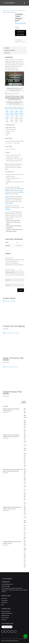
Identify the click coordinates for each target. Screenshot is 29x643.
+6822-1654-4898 (8, 627)
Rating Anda (8, 269)
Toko (8, 10)
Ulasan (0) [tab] (6, 53)
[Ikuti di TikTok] (12, 631)
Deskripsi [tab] (6, 48)
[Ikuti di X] (6, 631)
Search (23, 402)
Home (4, 10)
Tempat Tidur (22, 10)
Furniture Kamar (14, 10)
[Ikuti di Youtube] (15, 631)
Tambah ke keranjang (20, 33)
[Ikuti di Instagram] (9, 631)
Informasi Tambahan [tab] (9, 50)
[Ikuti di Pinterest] (2, 631)
